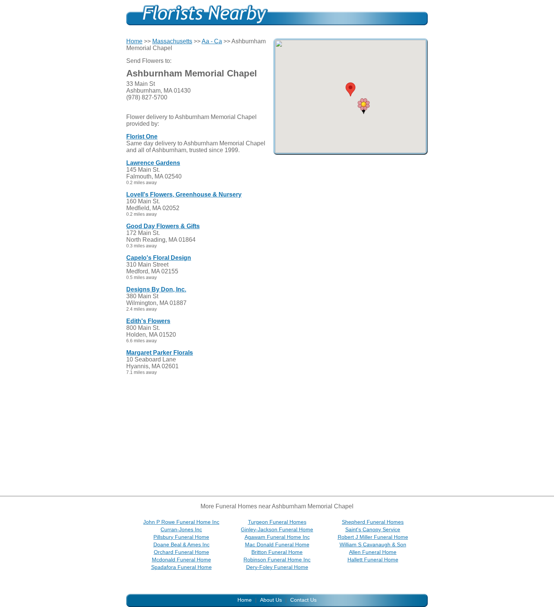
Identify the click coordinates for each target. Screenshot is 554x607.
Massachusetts (172, 41)
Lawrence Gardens (153, 163)
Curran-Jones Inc (181, 529)
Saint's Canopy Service (372, 529)
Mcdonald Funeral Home (181, 560)
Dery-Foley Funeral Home (277, 567)
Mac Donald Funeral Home (277, 544)
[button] (364, 106)
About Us (271, 600)
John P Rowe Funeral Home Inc (181, 522)
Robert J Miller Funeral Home (373, 537)
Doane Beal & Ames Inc (181, 544)
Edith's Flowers (148, 321)
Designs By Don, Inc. (156, 289)
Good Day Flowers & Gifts (163, 226)
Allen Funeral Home (372, 552)
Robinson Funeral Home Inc (277, 560)
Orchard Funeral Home (181, 552)
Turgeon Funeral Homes (277, 522)
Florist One (142, 136)
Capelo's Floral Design (158, 258)
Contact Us (303, 600)
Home (134, 41)
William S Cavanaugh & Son (373, 544)
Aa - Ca (212, 41)
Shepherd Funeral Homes (373, 522)
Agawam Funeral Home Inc (277, 537)
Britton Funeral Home (277, 552)
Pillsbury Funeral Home (181, 537)
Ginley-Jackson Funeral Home (277, 529)
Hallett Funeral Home (372, 560)
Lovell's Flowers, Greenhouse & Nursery (184, 194)
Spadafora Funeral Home (181, 567)
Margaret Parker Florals (159, 352)
